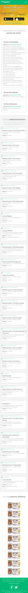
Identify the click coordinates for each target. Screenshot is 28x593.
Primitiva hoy (20, 581)
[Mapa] (10, 128)
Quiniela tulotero (14, 583)
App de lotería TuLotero (15, 44)
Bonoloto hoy (10, 581)
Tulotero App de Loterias (9, 579)
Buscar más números (14, 23)
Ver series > (4, 137)
